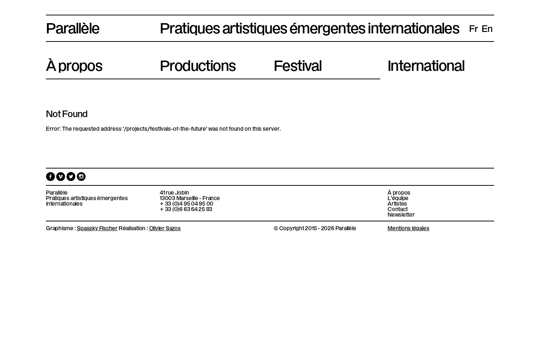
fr (473, 28)
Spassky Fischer (97, 227)
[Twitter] (71, 178)
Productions (197, 64)
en (487, 28)
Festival (297, 64)
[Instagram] (81, 178)
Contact (397, 208)
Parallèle (73, 26)
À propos (74, 64)
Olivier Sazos (165, 227)
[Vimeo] (61, 178)
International (426, 64)
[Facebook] (51, 178)
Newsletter (401, 214)
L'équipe (398, 197)
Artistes (397, 203)
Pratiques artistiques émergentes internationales (87, 200)
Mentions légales (408, 227)
